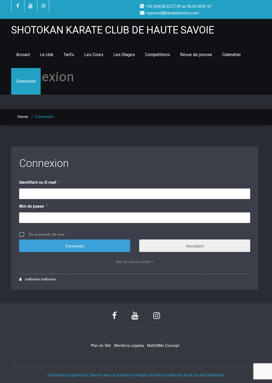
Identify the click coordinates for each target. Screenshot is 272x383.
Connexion (26, 81)
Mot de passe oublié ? (135, 261)
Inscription (195, 246)
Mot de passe (33, 206)
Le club (46, 54)
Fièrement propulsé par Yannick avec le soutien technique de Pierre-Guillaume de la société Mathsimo (136, 375)
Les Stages (124, 54)
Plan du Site (101, 345)
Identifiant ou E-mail (39, 182)
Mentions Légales (129, 345)
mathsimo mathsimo (40, 279)
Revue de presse (196, 54)
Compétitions (157, 54)
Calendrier (231, 54)
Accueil (23, 54)
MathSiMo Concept (163, 345)
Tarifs (68, 54)
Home (23, 116)
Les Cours (93, 54)
